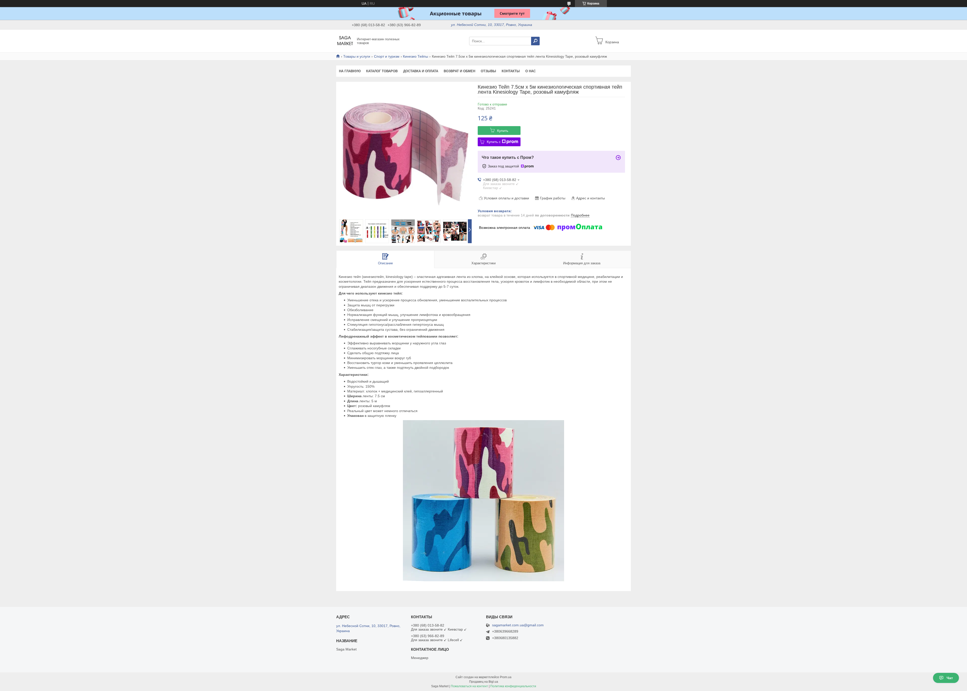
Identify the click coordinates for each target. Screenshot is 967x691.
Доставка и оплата (420, 71)
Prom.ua (505, 677)
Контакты (511, 71)
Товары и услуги (356, 56)
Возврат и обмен (459, 71)
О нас (530, 71)
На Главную (350, 71)
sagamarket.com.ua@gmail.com (518, 625)
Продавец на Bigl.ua (483, 681)
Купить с (494, 142)
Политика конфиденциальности (513, 686)
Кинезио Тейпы (415, 56)
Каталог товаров (382, 71)
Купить (502, 131)
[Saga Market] (345, 41)
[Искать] (535, 41)
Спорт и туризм (386, 56)
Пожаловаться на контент (469, 686)
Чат (950, 678)
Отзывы (488, 71)
